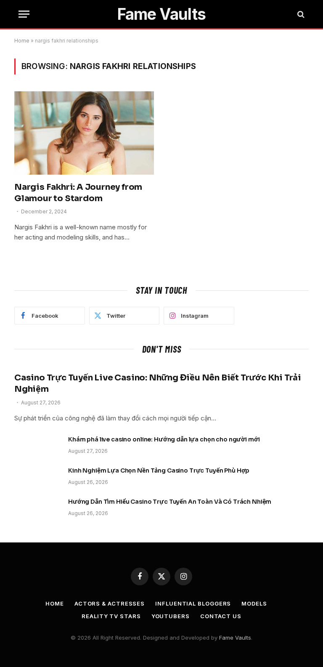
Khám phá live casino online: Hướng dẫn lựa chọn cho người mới (163, 439)
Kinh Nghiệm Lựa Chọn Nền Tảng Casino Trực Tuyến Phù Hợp (158, 470)
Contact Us (220, 616)
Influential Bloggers (193, 603)
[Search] (300, 14)
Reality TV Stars (111, 616)
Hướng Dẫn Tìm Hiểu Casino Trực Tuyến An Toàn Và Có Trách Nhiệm (169, 501)
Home (21, 40)
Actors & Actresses (109, 603)
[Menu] (24, 14)
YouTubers (170, 616)
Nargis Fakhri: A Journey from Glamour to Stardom (78, 193)
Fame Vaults (235, 637)
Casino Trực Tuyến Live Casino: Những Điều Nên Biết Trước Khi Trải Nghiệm (157, 383)
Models (254, 603)
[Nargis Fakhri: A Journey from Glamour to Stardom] (84, 133)
